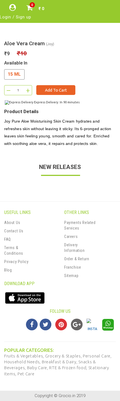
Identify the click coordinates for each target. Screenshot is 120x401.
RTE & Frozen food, (68, 367)
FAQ (7, 239)
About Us (12, 222)
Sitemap (71, 275)
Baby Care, (38, 367)
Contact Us (13, 231)
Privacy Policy (16, 261)
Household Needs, (23, 361)
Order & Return (76, 259)
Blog (8, 270)
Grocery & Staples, (64, 356)
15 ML (14, 74)
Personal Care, (97, 356)
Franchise (72, 267)
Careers (71, 236)
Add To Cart (56, 90)
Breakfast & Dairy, (60, 361)
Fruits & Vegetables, (24, 356)
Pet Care (26, 373)
